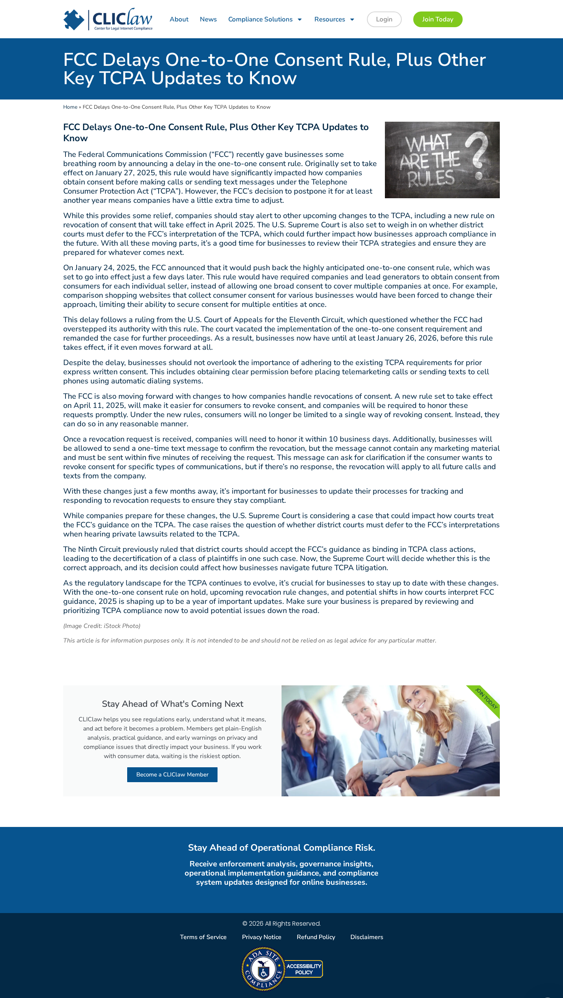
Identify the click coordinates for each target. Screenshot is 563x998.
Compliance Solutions (260, 19)
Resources (329, 19)
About (179, 19)
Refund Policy (316, 937)
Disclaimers (366, 937)
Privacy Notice (262, 937)
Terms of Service (203, 937)
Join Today (437, 19)
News (208, 19)
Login (384, 19)
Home (70, 107)
